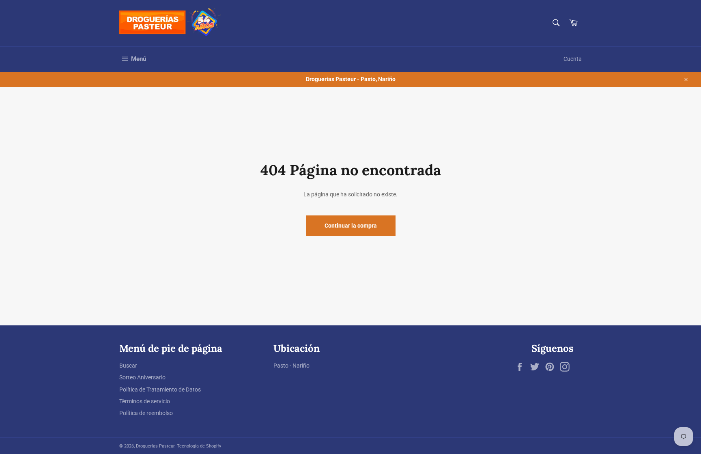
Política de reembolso (146, 413)
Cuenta (572, 59)
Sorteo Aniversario (142, 377)
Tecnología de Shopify (199, 446)
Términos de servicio (144, 401)
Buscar (128, 365)
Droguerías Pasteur (155, 446)
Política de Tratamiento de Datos (160, 389)
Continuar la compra (351, 225)
